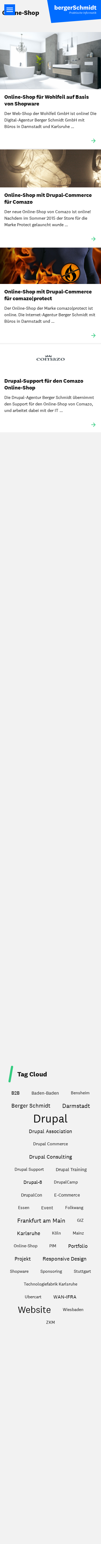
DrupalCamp (66, 1182)
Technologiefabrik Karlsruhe (50, 1284)
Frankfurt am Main (41, 1220)
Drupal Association (50, 1131)
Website (34, 1310)
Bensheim (80, 1093)
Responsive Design (64, 1258)
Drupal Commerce (50, 1144)
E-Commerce (67, 1195)
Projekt (23, 1258)
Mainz (78, 1233)
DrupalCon (31, 1195)
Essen (23, 1207)
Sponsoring (51, 1271)
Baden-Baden (45, 1093)
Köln (56, 1233)
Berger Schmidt (30, 1105)
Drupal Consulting (50, 1156)
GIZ (80, 1220)
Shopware (19, 1271)
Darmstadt (76, 1106)
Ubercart (33, 1297)
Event (47, 1208)
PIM (52, 1246)
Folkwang (74, 1207)
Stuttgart (82, 1271)
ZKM (50, 1322)
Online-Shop (25, 1246)
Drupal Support (29, 1169)
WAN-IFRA (64, 1297)
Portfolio (78, 1246)
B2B (15, 1093)
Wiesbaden (73, 1309)
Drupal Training (71, 1169)
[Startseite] (74, 11)
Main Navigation (9, 9)
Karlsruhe (28, 1233)
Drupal (50, 1119)
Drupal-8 (32, 1182)
